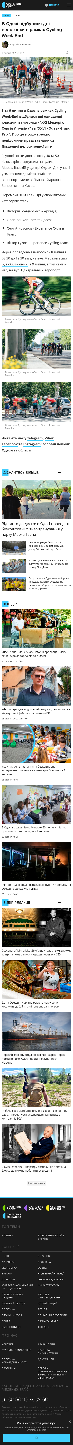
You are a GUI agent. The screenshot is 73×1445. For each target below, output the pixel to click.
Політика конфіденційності (14, 1361)
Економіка (9, 1267)
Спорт (17, 15)
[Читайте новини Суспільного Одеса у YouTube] (18, 1399)
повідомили (12, 140)
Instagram (32, 444)
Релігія (42, 1309)
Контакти (8, 1344)
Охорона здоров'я (51, 1279)
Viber (49, 438)
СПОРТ (6, 15)
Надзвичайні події (51, 1273)
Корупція (44, 1255)
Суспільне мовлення (16, 1350)
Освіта (42, 1267)
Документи (46, 1359)
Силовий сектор (13, 1303)
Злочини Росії (12, 1315)
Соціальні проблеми (52, 1315)
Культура (44, 1261)
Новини (7, 1235)
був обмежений (15, 264)
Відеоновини (11, 1327)
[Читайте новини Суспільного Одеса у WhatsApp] (38, 1399)
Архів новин (46, 1344)
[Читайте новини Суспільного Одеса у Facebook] (4, 1399)
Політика (8, 1309)
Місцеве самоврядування (50, 1296)
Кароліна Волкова (20, 44)
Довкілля (8, 1279)
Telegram (35, 438)
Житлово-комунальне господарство (18, 1287)
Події (5, 1255)
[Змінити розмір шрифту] (68, 53)
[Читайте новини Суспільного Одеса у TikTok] (45, 1399)
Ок (36, 1437)
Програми (9, 1368)
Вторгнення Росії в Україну (51, 1237)
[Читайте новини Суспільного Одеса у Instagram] (11, 1399)
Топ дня (43, 1327)
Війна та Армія (48, 1321)
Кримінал (8, 1261)
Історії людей (47, 1303)
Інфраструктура (49, 1285)
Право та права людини (12, 1296)
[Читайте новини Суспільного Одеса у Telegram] (31, 1399)
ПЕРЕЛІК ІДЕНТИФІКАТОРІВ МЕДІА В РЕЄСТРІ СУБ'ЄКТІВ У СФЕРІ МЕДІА (53, 1373)
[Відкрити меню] (70, 5)
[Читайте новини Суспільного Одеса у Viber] (25, 1399)
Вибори (7, 1273)
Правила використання (48, 1351)
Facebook (10, 444)
